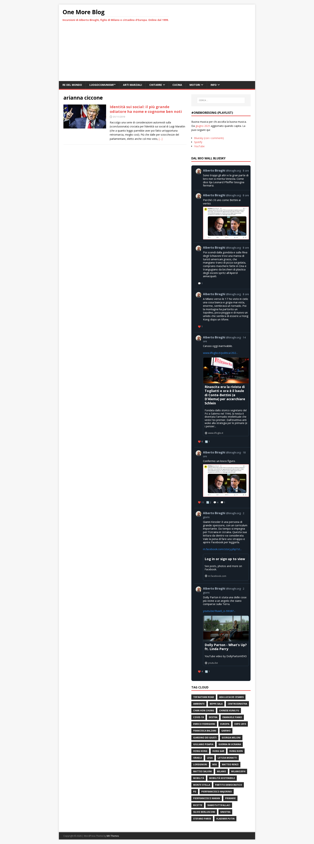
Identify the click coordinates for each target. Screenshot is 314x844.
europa (224, 724)
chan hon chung (203, 710)
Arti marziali (132, 85)
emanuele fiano (232, 717)
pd (194, 791)
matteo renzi (230, 764)
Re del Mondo (72, 85)
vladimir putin (225, 818)
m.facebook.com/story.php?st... (222, 549)
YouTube (199, 146)
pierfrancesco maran (206, 798)
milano (221, 771)
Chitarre (155, 85)
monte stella (201, 784)
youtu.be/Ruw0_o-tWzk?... (219, 611)
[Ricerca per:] (221, 100)
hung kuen (236, 751)
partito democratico (228, 784)
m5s (214, 764)
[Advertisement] (157, 53)
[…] (160, 138)
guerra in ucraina (229, 744)
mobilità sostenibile (222, 778)
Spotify (198, 142)
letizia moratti (227, 757)
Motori (195, 85)
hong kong (200, 751)
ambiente (199, 703)
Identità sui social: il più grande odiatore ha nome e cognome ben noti (146, 109)
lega (210, 757)
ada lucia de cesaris (231, 697)
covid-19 (198, 717)
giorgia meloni (231, 737)
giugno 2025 (203, 126)
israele (197, 757)
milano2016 (238, 771)
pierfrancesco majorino (216, 791)
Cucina (177, 85)
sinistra (225, 811)
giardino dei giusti (205, 737)
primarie (230, 798)
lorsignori (200, 764)
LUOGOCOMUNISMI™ (102, 85)
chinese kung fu (229, 710)
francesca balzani (204, 730)
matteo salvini (202, 771)
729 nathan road (203, 697)
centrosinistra (237, 703)
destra (213, 717)
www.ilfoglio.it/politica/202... (220, 353)
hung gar (218, 751)
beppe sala (216, 703)
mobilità (198, 778)
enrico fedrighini (204, 724)
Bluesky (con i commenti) (209, 138)
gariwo (226, 730)
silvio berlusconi (204, 811)
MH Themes (113, 835)
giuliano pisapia (203, 744)
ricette (197, 805)
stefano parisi (202, 818)
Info (214, 85)
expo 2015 (240, 724)
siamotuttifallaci (218, 805)
